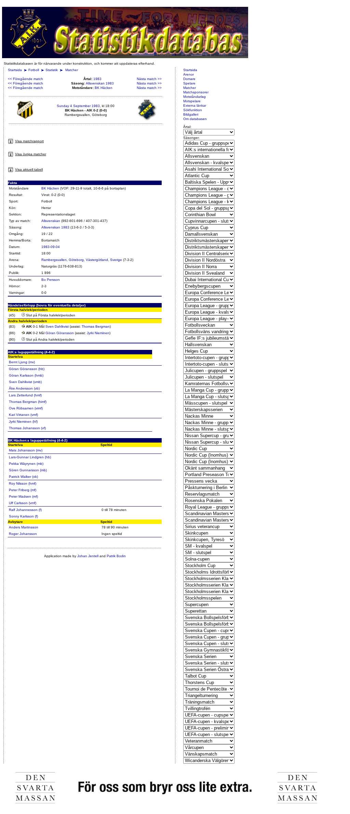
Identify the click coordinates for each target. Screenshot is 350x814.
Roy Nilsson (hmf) (22, 483)
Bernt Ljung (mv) (22, 362)
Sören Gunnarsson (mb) (28, 470)
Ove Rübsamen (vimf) (26, 408)
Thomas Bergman (96, 326)
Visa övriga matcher (30, 154)
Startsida (15, 70)
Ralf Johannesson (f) (25, 510)
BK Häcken (103, 88)
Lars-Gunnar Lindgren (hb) (30, 457)
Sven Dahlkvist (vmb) (25, 382)
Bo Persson (50, 279)
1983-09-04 (50, 247)
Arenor (188, 74)
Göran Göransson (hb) (26, 369)
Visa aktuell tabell (29, 169)
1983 (97, 79)
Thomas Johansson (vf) (27, 428)
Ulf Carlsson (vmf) (22, 503)
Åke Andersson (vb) (24, 388)
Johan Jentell (87, 556)
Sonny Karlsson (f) (23, 516)
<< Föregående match (25, 79)
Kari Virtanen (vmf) (23, 415)
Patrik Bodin (116, 556)
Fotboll (33, 70)
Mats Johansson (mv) (25, 450)
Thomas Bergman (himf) (27, 402)
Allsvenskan (50, 221)
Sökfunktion (192, 110)
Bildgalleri (190, 114)
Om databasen (195, 119)
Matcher (71, 70)
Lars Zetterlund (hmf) (25, 395)
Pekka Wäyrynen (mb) (26, 463)
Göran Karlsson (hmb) (26, 375)
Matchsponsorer (195, 92)
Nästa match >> (149, 79)
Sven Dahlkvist (57, 326)
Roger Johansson (23, 534)
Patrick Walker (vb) (23, 476)
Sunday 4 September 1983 (78, 106)
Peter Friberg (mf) (22, 490)
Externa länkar (194, 105)
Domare (189, 79)
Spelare (189, 83)
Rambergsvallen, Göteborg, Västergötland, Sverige (81, 260)
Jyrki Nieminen (98, 333)
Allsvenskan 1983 (100, 83)
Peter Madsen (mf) (23, 496)
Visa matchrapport (29, 141)
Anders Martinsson (23, 527)
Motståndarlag (194, 97)
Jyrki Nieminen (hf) (23, 421)
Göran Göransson (59, 333)
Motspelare (192, 101)
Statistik (51, 70)
